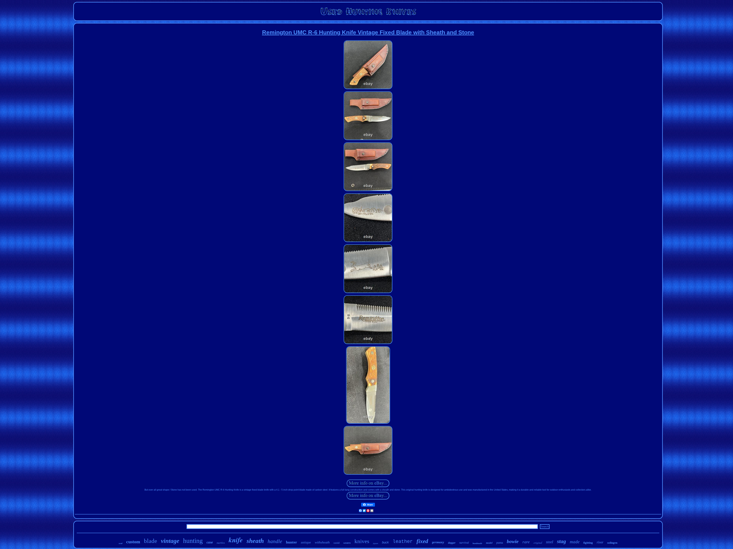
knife (236, 539)
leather (403, 541)
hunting (193, 540)
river (600, 542)
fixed (422, 541)
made (575, 541)
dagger (451, 542)
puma (499, 542)
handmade (477, 543)
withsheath (322, 542)
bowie (513, 541)
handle (275, 541)
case (210, 542)
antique (306, 542)
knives (361, 541)
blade (150, 541)
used (120, 543)
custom (133, 541)
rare (526, 541)
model (489, 542)
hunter (291, 542)
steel (549, 542)
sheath (255, 540)
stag (561, 541)
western (347, 543)
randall (336, 543)
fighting (588, 542)
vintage (170, 540)
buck (385, 542)
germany (438, 542)
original (538, 542)
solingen (612, 542)
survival (464, 542)
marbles (221, 542)
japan (375, 543)
